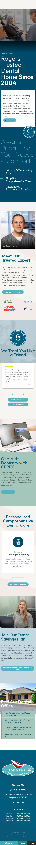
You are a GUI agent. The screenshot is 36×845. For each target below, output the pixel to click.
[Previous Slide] (15, 394)
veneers (8, 116)
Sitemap (13, 834)
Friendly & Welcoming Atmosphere (19, 171)
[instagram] (23, 802)
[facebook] (13, 802)
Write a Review (18, 404)
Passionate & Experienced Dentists (18, 188)
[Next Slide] (21, 394)
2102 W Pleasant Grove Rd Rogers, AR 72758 (18, 796)
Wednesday (10, 818)
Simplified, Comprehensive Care (18, 180)
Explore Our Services (18, 584)
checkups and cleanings (24, 113)
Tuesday (9, 816)
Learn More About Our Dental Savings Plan (17, 668)
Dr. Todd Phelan (10, 246)
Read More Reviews (18, 400)
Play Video (11, 120)
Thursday (9, 821)
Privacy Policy (21, 834)
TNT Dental (26, 836)
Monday (9, 813)
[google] (18, 802)
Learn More (8, 492)
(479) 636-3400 (18, 789)
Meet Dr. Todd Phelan (13, 292)
